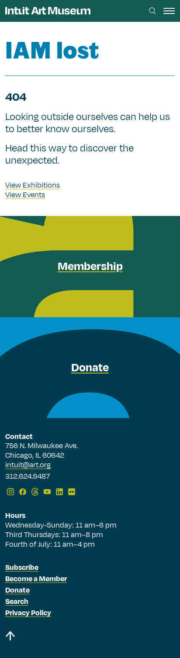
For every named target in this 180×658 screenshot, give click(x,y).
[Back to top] (90, 637)
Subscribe (21, 567)
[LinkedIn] (59, 492)
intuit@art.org (28, 465)
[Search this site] (152, 10)
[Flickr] (72, 492)
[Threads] (35, 492)
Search (16, 601)
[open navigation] (169, 11)
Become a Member (36, 579)
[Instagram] (10, 492)
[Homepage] (47, 10)
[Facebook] (23, 492)
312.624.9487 (27, 477)
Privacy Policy (28, 613)
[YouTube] (47, 492)
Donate (17, 590)
